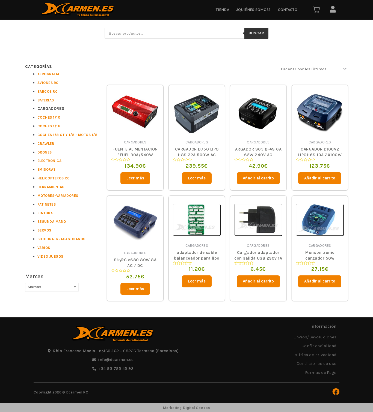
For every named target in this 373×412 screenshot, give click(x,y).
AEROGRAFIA (48, 74)
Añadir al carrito (258, 178)
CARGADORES (51, 108)
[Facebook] (335, 391)
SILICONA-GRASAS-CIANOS (61, 239)
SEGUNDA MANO (51, 221)
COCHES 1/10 (49, 117)
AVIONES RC (48, 83)
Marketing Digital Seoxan (186, 408)
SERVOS (44, 230)
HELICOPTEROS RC (53, 178)
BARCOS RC (47, 91)
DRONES (44, 152)
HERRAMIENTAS (50, 187)
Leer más (135, 178)
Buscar (256, 33)
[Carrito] (316, 10)
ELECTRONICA (49, 161)
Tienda (222, 9)
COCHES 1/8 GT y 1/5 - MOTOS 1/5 (67, 135)
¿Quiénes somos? (253, 9)
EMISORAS (46, 169)
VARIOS (43, 248)
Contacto (287, 9)
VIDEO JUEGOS (50, 256)
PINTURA (45, 213)
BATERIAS (45, 100)
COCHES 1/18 (49, 126)
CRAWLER (45, 144)
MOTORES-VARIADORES (57, 196)
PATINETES (46, 204)
